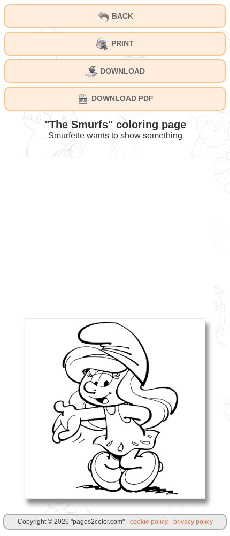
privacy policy (193, 521)
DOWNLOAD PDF (121, 98)
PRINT (121, 43)
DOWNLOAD (121, 71)
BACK (121, 16)
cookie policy (149, 521)
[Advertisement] (115, 232)
